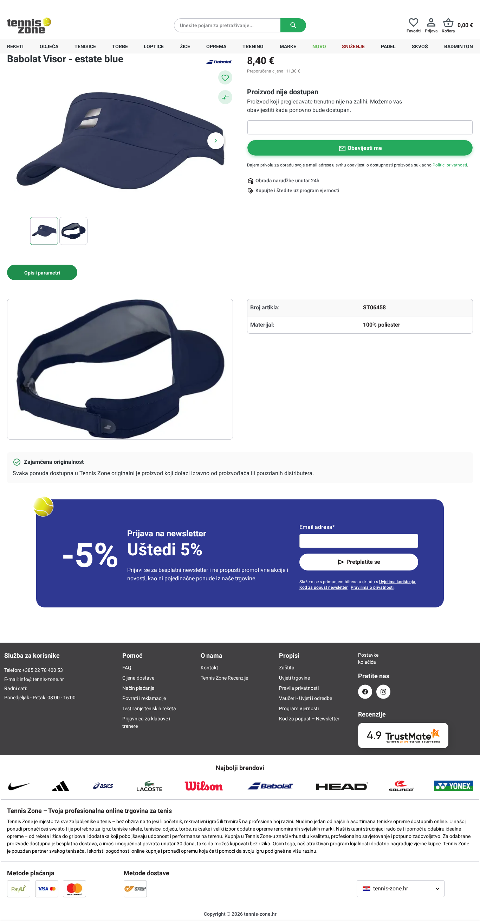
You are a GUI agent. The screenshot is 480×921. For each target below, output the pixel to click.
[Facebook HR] (365, 692)
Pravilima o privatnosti (372, 587)
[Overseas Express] (135, 888)
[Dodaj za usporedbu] (225, 97)
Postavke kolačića (365, 658)
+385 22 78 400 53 (51, 5)
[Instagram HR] (383, 692)
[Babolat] (219, 61)
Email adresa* (317, 527)
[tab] (42, 272)
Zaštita (286, 667)
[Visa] (46, 888)
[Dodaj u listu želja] (225, 77)
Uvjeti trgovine (294, 678)
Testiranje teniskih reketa (149, 708)
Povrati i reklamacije (144, 698)
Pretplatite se (363, 562)
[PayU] (18, 888)
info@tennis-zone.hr (42, 679)
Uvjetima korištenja (397, 581)
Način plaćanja (138, 688)
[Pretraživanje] (293, 25)
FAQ (126, 667)
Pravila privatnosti (299, 688)
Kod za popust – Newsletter (309, 718)
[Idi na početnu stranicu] (29, 25)
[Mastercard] (74, 888)
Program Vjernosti (299, 708)
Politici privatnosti (450, 165)
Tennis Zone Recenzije (224, 678)
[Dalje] (215, 140)
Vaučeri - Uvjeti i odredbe (305, 698)
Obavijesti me (365, 148)
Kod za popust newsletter (323, 587)
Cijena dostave (138, 678)
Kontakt (209, 667)
